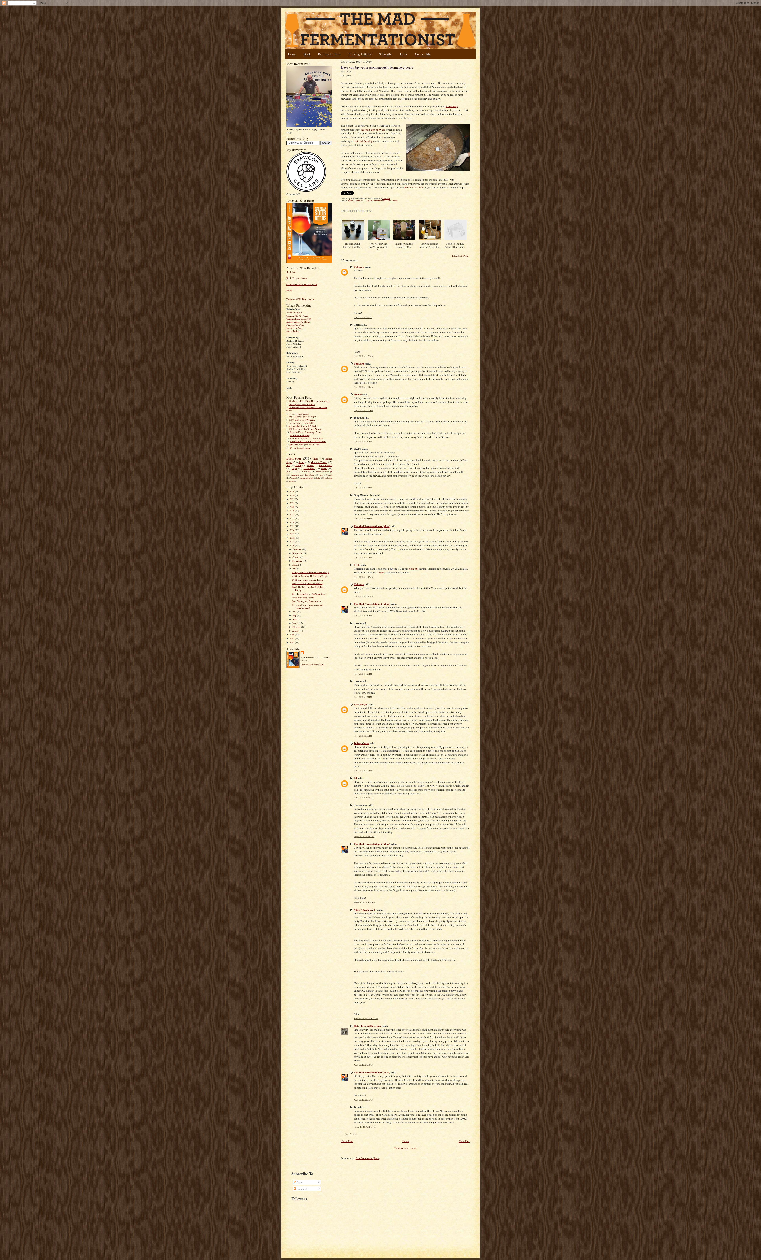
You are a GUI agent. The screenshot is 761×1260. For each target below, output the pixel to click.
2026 (292, 491)
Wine (288, 471)
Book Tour (291, 271)
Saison (298, 465)
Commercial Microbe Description (301, 284)
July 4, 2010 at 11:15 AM (363, 577)
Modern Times (319, 462)
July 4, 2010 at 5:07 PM (363, 736)
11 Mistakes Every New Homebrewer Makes (309, 401)
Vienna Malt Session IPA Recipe (303, 425)
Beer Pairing (327, 478)
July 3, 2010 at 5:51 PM (363, 518)
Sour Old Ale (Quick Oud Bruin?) (307, 583)
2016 (292, 522)
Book (307, 54)
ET (355, 778)
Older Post (464, 1141)
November (297, 553)
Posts (299, 1182)
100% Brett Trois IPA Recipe (302, 419)
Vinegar (291, 481)
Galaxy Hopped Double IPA (302, 422)
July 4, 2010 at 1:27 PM (363, 697)
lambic (381, 572)
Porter (324, 468)
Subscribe (385, 54)
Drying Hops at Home (300, 447)
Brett (356, 565)
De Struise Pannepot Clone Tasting (307, 579)
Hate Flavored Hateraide (367, 1026)
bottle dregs (452, 106)
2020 (292, 506)
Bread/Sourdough (324, 471)
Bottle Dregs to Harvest (297, 278)
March (295, 623)
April (295, 619)
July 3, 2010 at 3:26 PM (363, 488)
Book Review (325, 465)
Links (403, 54)
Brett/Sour (293, 458)
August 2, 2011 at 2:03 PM (364, 836)
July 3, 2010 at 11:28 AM (363, 356)
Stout (301, 462)
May (294, 615)
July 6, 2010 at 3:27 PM (363, 770)
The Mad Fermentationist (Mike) (372, 526)
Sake (318, 477)
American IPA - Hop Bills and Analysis (308, 441)
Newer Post (347, 1141)
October (296, 557)
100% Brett (309, 468)
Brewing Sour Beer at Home (302, 404)
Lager (294, 468)
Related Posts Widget (460, 256)
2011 (292, 541)
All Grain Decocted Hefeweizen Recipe (310, 576)
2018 (292, 514)
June (294, 611)
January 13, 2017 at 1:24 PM (365, 1127)
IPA (288, 465)
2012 (292, 537)
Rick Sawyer (360, 704)
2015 (292, 526)
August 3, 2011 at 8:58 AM (364, 902)
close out (413, 568)
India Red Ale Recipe (299, 435)
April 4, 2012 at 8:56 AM (363, 1100)
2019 (292, 510)
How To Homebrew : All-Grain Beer (306, 438)
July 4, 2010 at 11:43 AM (363, 596)
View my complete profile (312, 664)
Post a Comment (351, 1134)
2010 (292, 545)
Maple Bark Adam (294, 327)
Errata (289, 290)
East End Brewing (363, 141)
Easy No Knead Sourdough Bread (305, 432)
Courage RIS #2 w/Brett (297, 315)
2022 (292, 503)
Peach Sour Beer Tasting (303, 597)
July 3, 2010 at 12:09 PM (363, 410)
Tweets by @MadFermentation (300, 299)
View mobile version (405, 1148)
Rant (321, 474)
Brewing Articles (360, 54)
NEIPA (310, 465)
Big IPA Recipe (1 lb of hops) (302, 416)
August (295, 564)
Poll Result (392, 201)
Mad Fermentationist (376, 201)
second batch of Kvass (373, 129)
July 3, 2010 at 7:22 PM (363, 557)
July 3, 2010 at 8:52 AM (363, 317)
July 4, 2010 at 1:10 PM (363, 615)
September (297, 560)
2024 (292, 495)
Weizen (293, 477)
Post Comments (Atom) (368, 1158)
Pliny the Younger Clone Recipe (304, 444)
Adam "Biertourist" (365, 910)
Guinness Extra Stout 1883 (298, 318)
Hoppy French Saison (299, 413)
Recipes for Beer (329, 54)
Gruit (330, 474)
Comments (302, 1189)
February (296, 626)
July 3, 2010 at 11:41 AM (363, 387)
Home (292, 54)
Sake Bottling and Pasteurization (306, 601)
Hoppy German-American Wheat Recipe (310, 572)
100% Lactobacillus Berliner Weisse (305, 429)
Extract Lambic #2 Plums (298, 321)
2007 (292, 642)
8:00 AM (386, 198)
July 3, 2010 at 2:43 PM (363, 441)
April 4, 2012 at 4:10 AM (363, 1065)
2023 (292, 499)
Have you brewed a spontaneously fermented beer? (307, 606)
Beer (350, 201)
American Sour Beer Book (302, 474)
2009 (292, 634)
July (294, 568)
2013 (292, 533)
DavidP (358, 394)
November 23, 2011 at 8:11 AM (366, 1018)
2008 (292, 638)
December (297, 549)
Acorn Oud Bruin (294, 312)
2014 (292, 530)
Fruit (315, 458)
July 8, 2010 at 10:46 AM (363, 797)
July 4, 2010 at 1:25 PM (363, 674)
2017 (292, 518)
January (296, 630)
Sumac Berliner (293, 331)
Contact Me (423, 54)
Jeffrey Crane (361, 743)
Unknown (359, 267)
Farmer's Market (306, 477)
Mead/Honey (304, 471)
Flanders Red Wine (295, 324)
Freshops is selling (414, 187)
